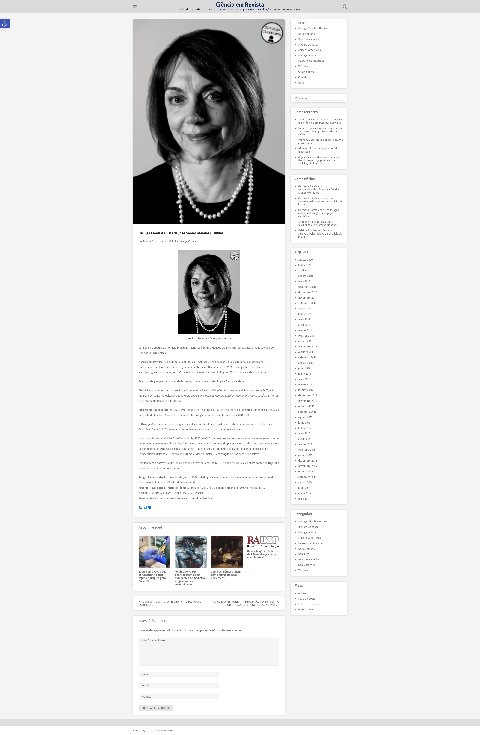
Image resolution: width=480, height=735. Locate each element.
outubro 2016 (306, 352)
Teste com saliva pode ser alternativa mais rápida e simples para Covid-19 (152, 576)
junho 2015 (304, 428)
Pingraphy (139, 730)
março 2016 (305, 384)
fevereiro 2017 (307, 335)
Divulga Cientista (308, 44)
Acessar (303, 593)
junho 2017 (304, 314)
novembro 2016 (307, 346)
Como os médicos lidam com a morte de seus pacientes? (226, 575)
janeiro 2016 (305, 390)
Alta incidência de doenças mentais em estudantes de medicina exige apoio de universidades (190, 578)
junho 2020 (304, 265)
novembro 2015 (307, 401)
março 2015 (305, 444)
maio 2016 (304, 379)
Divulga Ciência (187, 241)
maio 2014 (304, 498)
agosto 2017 (305, 308)
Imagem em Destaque (311, 61)
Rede (301, 82)
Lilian (301, 221)
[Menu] (134, 7)
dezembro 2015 (307, 395)
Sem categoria (306, 565)
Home (301, 23)
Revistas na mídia (308, 39)
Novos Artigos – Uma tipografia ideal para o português (170, 603)
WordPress (167, 730)
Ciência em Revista (240, 4)
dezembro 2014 (307, 460)
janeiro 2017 (305, 341)
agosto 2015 (305, 417)
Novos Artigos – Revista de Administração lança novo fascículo (262, 554)
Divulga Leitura (307, 55)
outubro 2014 (306, 471)
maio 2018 (304, 281)
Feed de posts (306, 598)
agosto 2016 (305, 363)
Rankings (303, 554)
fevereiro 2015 (307, 449)
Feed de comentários (310, 604)
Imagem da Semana (310, 543)
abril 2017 (304, 324)
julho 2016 (304, 368)
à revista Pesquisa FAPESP (208, 463)
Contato (303, 77)
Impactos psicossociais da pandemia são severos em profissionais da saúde (320, 131)
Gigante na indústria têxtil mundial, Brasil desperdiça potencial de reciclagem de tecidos (319, 160)
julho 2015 (304, 422)
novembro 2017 (307, 297)
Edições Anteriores (309, 50)
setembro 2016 (307, 357)
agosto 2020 (305, 259)
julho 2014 (304, 487)
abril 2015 (304, 439)
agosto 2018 (305, 276)
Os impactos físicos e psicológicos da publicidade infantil (320, 201)
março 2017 (305, 330)
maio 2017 (304, 319)
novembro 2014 (307, 466)
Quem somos (306, 71)
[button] (5, 23)
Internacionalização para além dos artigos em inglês (319, 191)
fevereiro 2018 (307, 286)
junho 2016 (304, 373)
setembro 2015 (307, 411)
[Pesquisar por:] (319, 98)
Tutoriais (303, 66)
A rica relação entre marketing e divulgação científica (318, 213)
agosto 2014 (305, 482)
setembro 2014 (307, 477)
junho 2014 (304, 493)
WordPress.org (307, 609)
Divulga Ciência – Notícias (313, 28)
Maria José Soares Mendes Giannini (210, 347)
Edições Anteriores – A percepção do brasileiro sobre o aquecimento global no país (246, 603)
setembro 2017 (307, 303)
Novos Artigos (306, 33)
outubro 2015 (306, 406)
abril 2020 (304, 270)
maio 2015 (304, 433)
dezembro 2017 (307, 292)
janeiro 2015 (305, 455)
